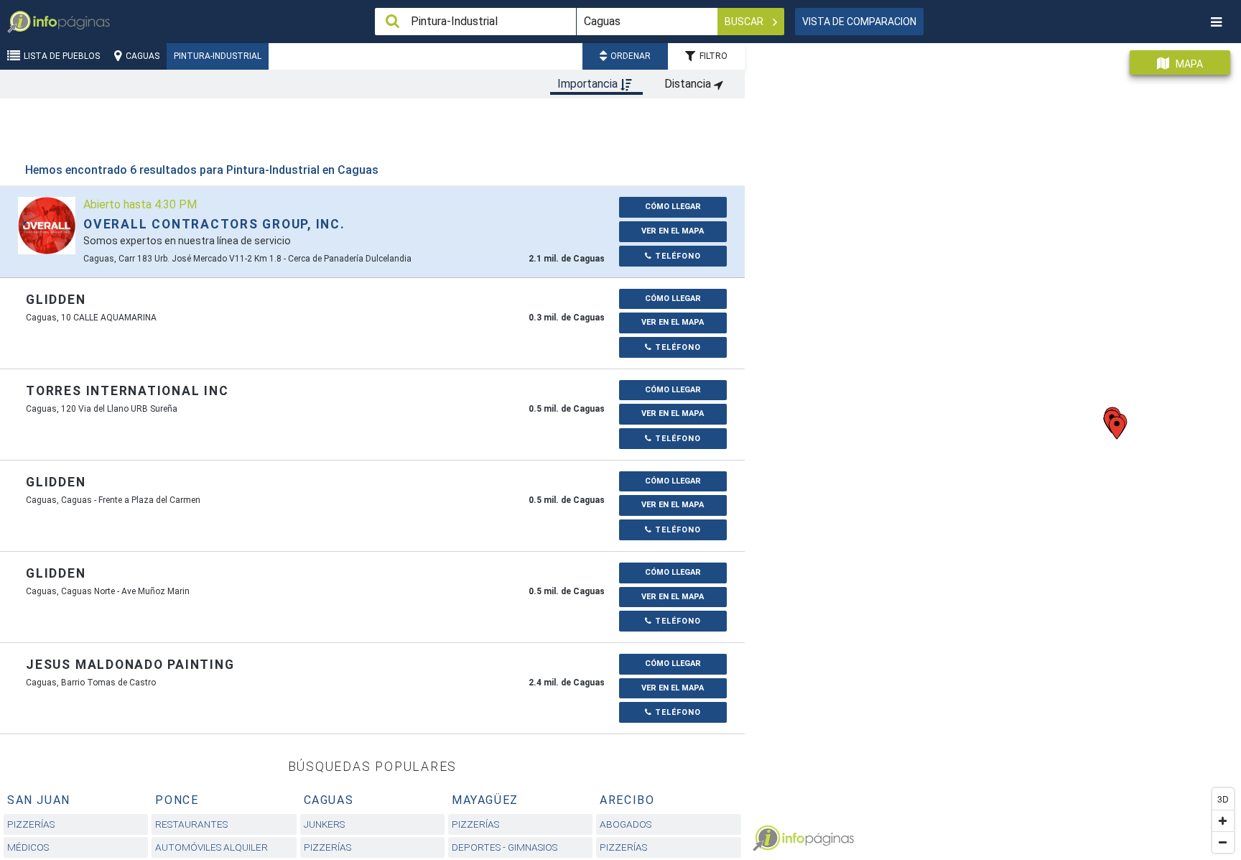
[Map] (993, 446)
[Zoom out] (1223, 842)
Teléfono (676, 256)
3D (1223, 798)
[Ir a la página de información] (46, 225)
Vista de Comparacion (859, 21)
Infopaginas (766, 838)
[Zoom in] (1223, 820)
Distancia (689, 84)
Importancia (588, 84)
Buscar (745, 21)
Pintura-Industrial (217, 56)
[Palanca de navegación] (1216, 22)
